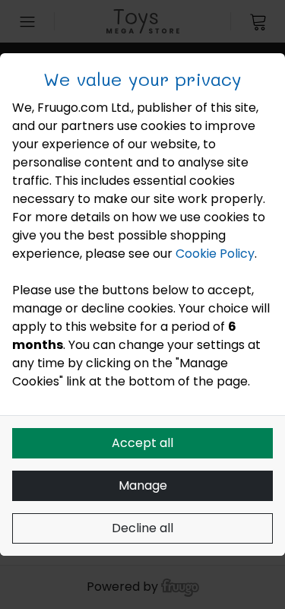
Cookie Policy (215, 253)
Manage (143, 485)
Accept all (142, 443)
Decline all (142, 528)
